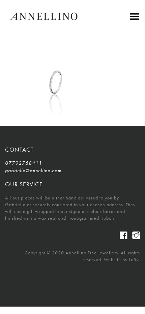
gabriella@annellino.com (33, 170)
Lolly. (134, 259)
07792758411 (23, 163)
